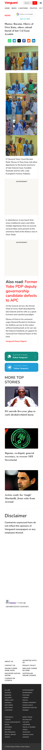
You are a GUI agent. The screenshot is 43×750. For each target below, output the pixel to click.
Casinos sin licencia (10, 679)
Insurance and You (29, 707)
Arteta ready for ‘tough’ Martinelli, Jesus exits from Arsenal (20, 498)
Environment (27, 693)
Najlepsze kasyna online (12, 674)
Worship (25, 737)
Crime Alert (9, 700)
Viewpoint (26, 732)
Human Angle (27, 705)
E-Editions (23, 8)
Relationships (10, 732)
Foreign (25, 698)
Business (8, 695)
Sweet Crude (27, 717)
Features (25, 695)
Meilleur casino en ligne (29, 669)
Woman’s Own (27, 734)
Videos (24, 729)
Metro (7, 725)
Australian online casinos (29, 674)
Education (9, 707)
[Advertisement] (21, 197)
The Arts (25, 722)
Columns (8, 698)
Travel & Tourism (28, 727)
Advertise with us (29, 662)
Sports (7, 737)
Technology (27, 720)
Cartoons (26, 725)
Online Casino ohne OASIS (11, 669)
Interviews (9, 717)
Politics (33, 8)
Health (25, 700)
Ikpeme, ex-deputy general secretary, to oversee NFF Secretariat (19, 456)
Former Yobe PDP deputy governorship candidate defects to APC (21, 291)
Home (7, 8)
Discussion (9, 705)
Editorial (8, 703)
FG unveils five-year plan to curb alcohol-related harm (20, 412)
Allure (7, 690)
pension (25, 710)
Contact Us (10, 665)
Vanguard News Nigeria (16, 341)
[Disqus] (21, 569)
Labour (7, 720)
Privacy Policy (29, 665)
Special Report (10, 734)
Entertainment (28, 690)
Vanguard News (11, 3)
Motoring (8, 727)
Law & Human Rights (12, 722)
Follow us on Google (26, 14)
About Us (9, 662)
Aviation (8, 693)
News (14, 8)
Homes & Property (29, 703)
